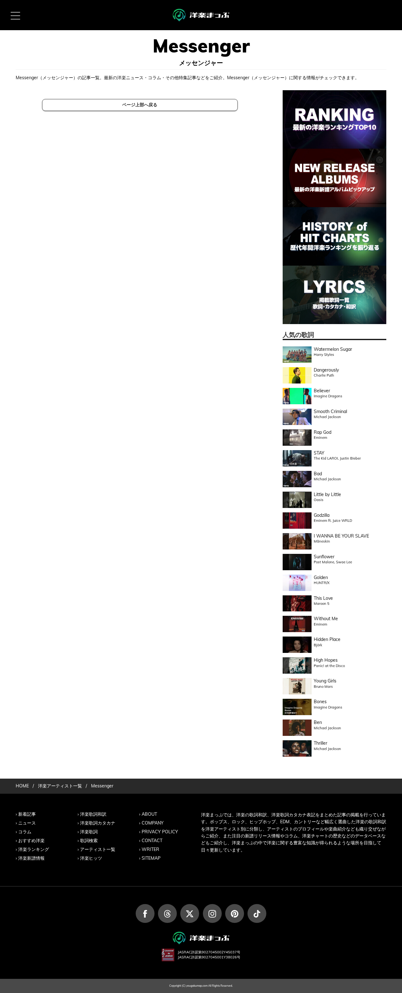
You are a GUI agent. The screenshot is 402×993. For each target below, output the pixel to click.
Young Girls (325, 681)
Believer (322, 391)
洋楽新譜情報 (31, 858)
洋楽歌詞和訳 (93, 814)
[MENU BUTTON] (15, 15)
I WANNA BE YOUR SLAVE (341, 536)
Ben (318, 722)
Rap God (322, 432)
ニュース (27, 823)
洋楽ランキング (33, 849)
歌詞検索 (89, 840)
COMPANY (153, 823)
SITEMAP (151, 858)
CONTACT (152, 840)
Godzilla (321, 515)
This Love (323, 598)
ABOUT (149, 814)
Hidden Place (327, 639)
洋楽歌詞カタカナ (97, 823)
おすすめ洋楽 (31, 840)
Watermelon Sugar (333, 349)
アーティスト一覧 (97, 849)
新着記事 (27, 814)
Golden (321, 577)
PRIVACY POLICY (160, 832)
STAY (319, 453)
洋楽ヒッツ (91, 858)
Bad (318, 474)
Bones (320, 701)
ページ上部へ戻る (139, 105)
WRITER (150, 849)
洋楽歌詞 (89, 832)
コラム (24, 832)
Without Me (326, 618)
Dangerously (326, 370)
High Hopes (326, 660)
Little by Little (327, 494)
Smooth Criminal (330, 411)
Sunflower (324, 557)
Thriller (320, 743)
